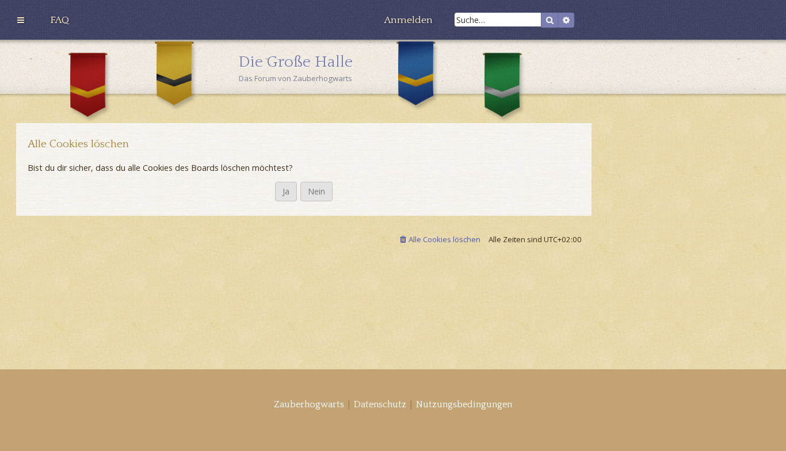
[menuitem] (59, 20)
